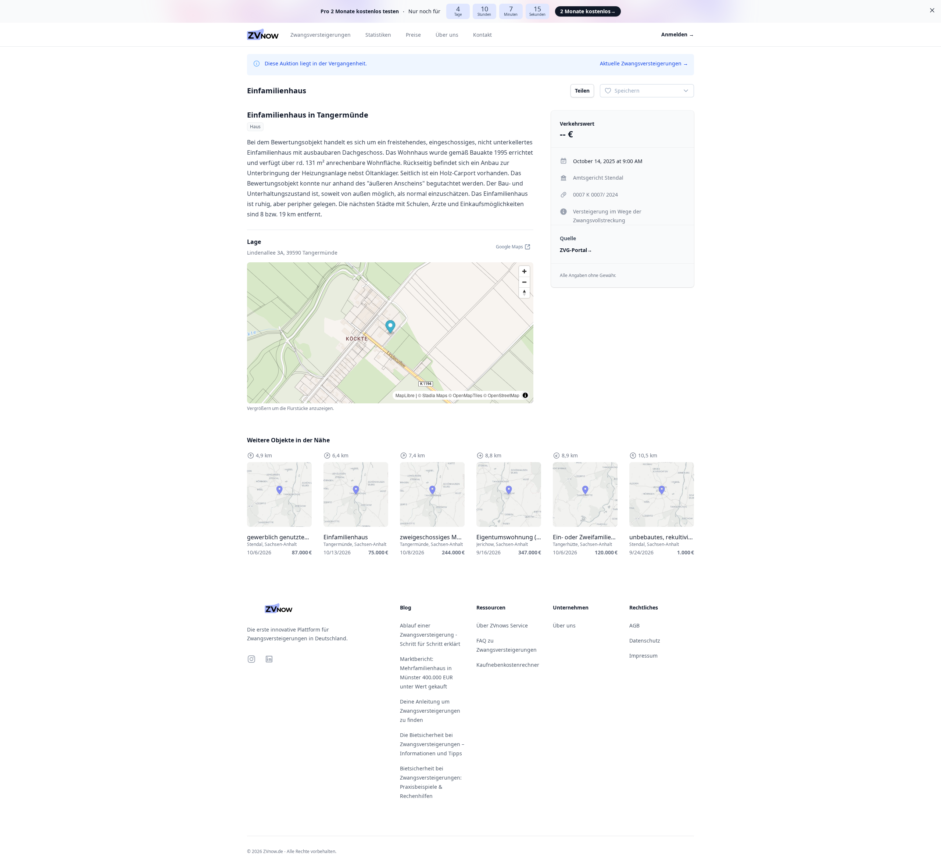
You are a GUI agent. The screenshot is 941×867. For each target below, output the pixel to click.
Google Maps (509, 247)
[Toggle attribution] (525, 395)
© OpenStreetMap (501, 395)
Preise (413, 34)
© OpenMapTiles (465, 395)
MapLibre (405, 395)
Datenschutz (644, 640)
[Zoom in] (524, 271)
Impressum (643, 655)
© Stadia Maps (432, 395)
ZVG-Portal (576, 250)
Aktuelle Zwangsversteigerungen (644, 63)
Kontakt (482, 34)
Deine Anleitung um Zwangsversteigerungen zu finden (430, 710)
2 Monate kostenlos (588, 11)
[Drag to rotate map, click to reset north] (524, 292)
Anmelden (677, 34)
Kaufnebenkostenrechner (507, 664)
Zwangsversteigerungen (320, 34)
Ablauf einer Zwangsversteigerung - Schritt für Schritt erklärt (430, 634)
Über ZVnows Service (502, 625)
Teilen (582, 90)
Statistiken (378, 34)
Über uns (447, 34)
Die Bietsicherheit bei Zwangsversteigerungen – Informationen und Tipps (432, 744)
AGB (634, 625)
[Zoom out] (524, 282)
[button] (391, 327)
